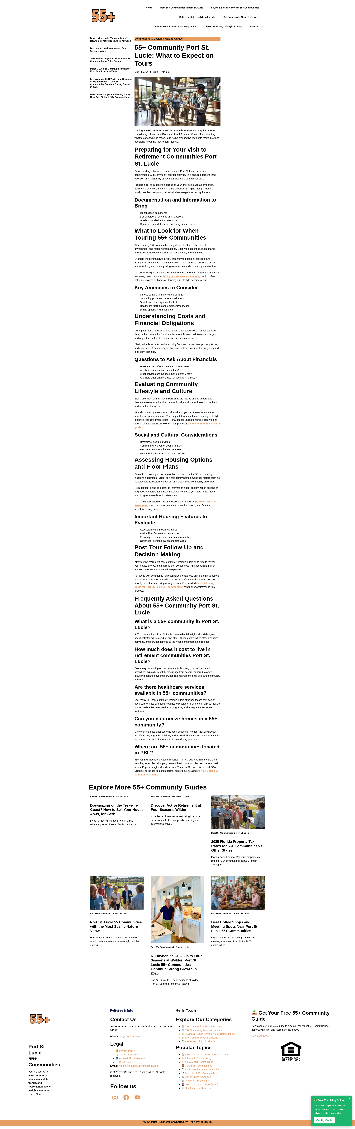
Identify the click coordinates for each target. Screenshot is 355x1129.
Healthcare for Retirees (197, 1088)
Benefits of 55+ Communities (200, 1073)
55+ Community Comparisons (201, 1037)
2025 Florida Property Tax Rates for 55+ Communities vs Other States (236, 845)
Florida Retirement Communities (202, 1069)
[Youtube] (137, 1097)
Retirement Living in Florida (199, 1041)
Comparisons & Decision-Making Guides (159, 38)
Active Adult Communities (198, 1062)
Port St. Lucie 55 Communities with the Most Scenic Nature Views (116, 926)
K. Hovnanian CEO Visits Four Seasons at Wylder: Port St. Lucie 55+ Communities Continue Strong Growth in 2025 (176, 964)
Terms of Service (128, 1054)
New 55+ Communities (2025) (201, 1084)
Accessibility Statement (132, 1058)
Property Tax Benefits (196, 1080)
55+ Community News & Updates (203, 1030)
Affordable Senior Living (197, 1058)
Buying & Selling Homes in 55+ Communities (209, 1034)
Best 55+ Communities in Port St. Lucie (109, 796)
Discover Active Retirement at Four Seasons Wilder (176, 807)
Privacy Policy (127, 1050)
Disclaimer (125, 1062)
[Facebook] (126, 1097)
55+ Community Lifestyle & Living (203, 1026)
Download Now (259, 1036)
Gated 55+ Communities (198, 1065)
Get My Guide (324, 1120)
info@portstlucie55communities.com (138, 1065)
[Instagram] (115, 1097)
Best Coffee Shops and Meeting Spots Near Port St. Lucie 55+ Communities (234, 926)
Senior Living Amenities (197, 1077)
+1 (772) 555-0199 (129, 1036)
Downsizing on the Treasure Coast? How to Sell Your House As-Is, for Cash (116, 809)
